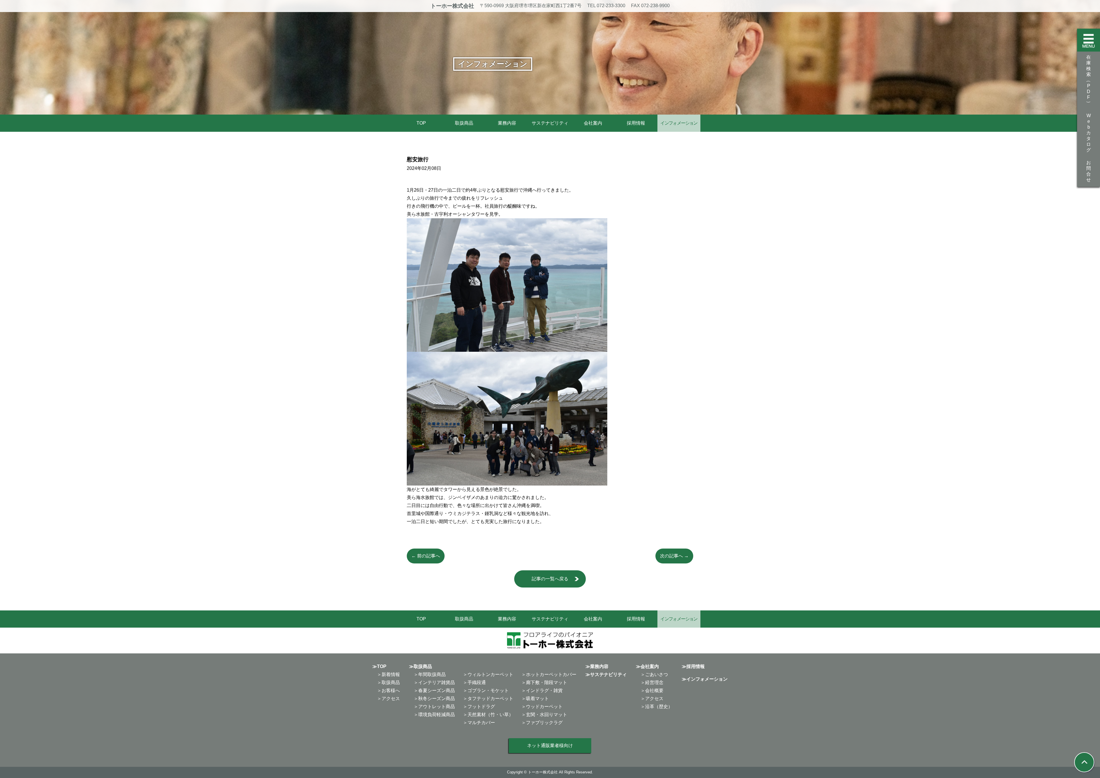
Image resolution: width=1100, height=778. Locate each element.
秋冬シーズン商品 (436, 698)
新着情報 (391, 674)
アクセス (391, 698)
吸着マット (537, 698)
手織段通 (476, 682)
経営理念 (654, 682)
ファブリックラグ (544, 722)
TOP (421, 123)
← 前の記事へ (425, 555)
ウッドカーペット (544, 706)
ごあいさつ (656, 674)
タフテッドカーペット (490, 698)
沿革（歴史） (659, 706)
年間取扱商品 (432, 674)
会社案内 (593, 123)
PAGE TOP (1072, 750)
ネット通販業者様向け (550, 745)
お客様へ (391, 690)
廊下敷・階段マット (546, 682)
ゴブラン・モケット (488, 690)
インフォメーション (707, 679)
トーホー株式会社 (452, 6)
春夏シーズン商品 (436, 690)
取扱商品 (464, 123)
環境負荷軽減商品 (436, 714)
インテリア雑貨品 (436, 682)
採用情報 (636, 123)
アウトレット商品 (436, 706)
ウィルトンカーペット (490, 674)
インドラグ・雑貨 (544, 690)
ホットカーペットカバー (551, 674)
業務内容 (507, 123)
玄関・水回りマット (546, 714)
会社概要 (654, 690)
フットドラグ (481, 706)
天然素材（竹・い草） (490, 714)
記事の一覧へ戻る (550, 578)
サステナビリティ (550, 123)
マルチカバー (481, 722)
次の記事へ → (674, 555)
